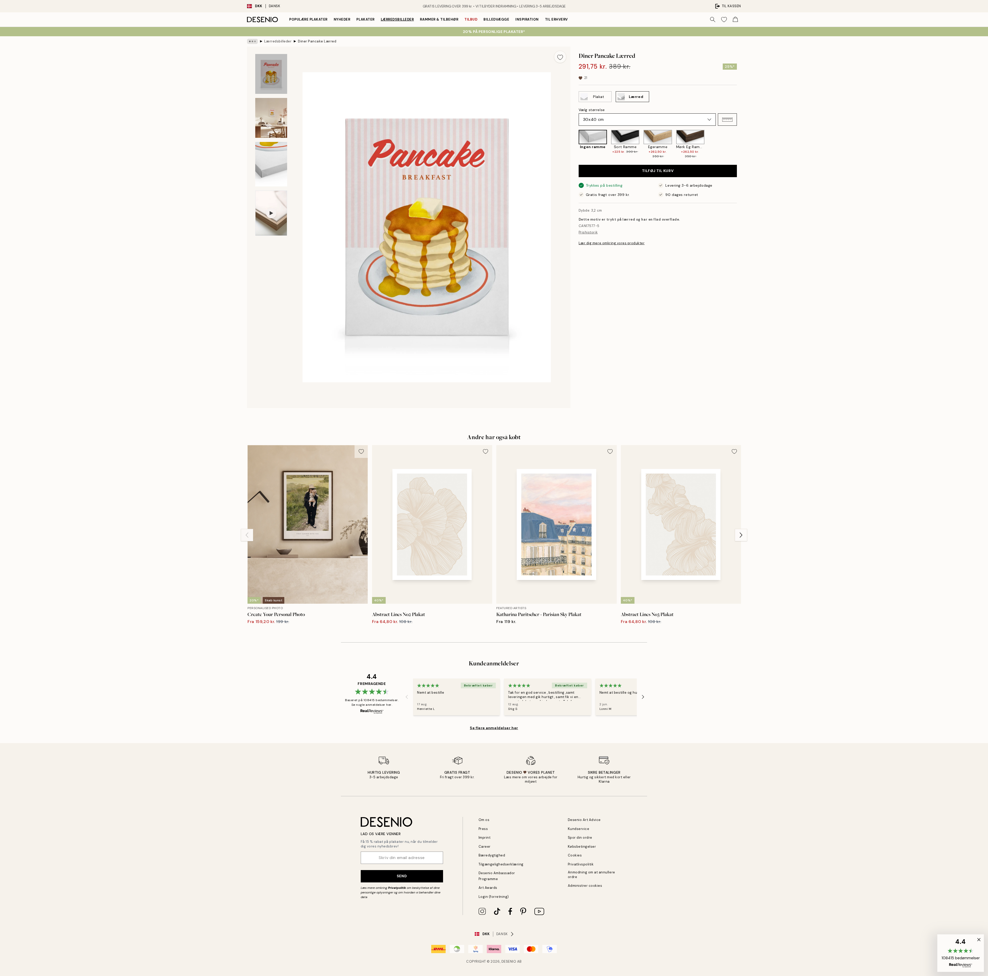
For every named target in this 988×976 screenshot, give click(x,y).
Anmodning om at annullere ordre (591, 874)
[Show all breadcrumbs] (252, 41)
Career (485, 846)
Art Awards (488, 887)
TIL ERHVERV (556, 19)
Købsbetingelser (582, 846)
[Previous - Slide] (574, 144)
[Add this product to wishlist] (560, 57)
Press (483, 829)
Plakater (365, 19)
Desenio (508, 961)
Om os (484, 820)
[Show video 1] (271, 213)
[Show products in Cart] (735, 19)
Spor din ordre (580, 837)
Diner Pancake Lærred (317, 41)
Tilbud (470, 19)
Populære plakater (308, 19)
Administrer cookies (585, 885)
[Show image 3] (271, 164)
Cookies (575, 855)
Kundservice (578, 829)
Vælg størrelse (592, 109)
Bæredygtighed (492, 855)
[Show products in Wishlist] (724, 19)
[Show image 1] (271, 74)
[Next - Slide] (741, 144)
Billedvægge (496, 19)
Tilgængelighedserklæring (501, 864)
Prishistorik (588, 232)
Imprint (485, 837)
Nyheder (342, 19)
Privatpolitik (397, 888)
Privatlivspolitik (581, 864)
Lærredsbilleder (397, 19)
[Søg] (712, 19)
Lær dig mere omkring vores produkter (612, 243)
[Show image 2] (271, 118)
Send (402, 876)
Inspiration (527, 19)
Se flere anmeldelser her (494, 728)
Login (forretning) (494, 896)
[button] (727, 119)
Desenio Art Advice (584, 820)
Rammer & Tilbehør (439, 19)
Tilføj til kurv (658, 171)
